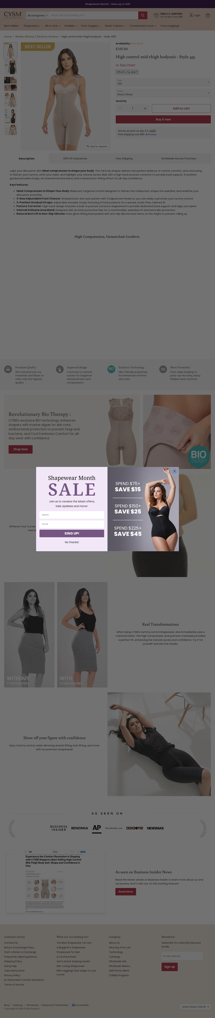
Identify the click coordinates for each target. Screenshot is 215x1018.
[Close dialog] (175, 471)
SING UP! (71, 533)
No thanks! (72, 542)
